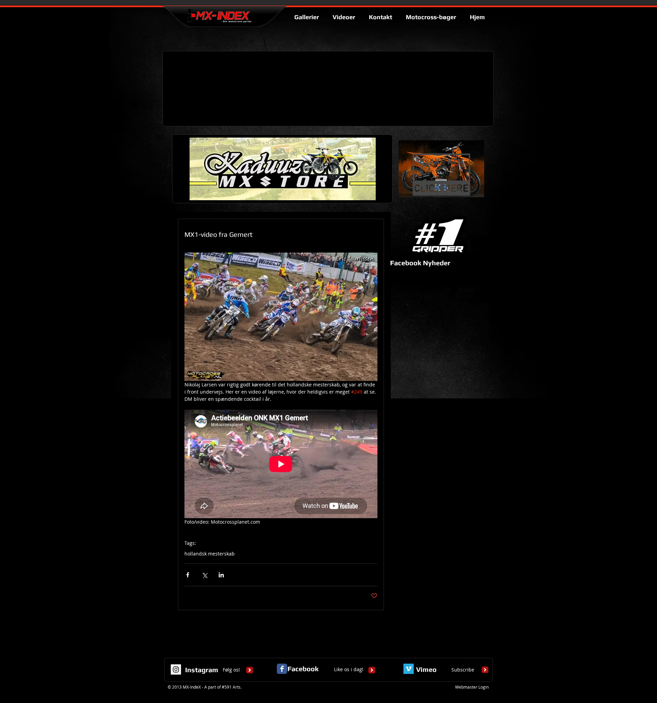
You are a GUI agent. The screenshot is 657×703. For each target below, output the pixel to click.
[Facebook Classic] (282, 669)
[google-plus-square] (467, 663)
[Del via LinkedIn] (221, 575)
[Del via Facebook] (187, 575)
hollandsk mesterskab (209, 554)
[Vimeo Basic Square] (408, 669)
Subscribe (462, 669)
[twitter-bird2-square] (477, 663)
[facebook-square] (488, 663)
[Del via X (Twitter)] (204, 575)
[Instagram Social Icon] (176, 669)
